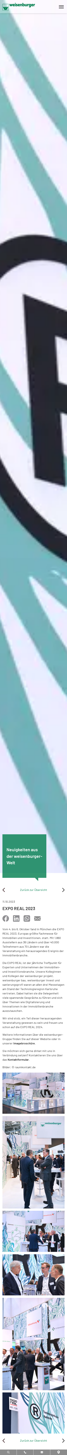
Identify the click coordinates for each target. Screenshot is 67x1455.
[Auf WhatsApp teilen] (27, 918)
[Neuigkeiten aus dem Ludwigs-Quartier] (3, 889)
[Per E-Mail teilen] (37, 918)
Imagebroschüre (24, 1043)
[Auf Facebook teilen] (5, 918)
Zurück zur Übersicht (33, 890)
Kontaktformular (18, 1059)
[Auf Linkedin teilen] (16, 918)
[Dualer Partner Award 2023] (63, 889)
